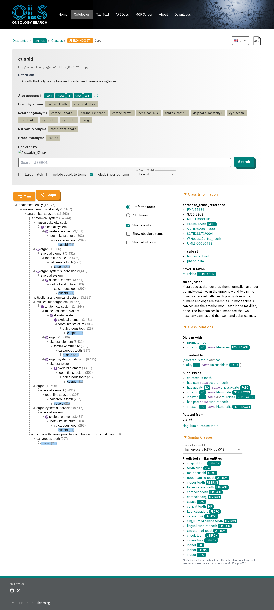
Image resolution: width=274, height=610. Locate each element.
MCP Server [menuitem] (143, 14)
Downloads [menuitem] (183, 14)
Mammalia (224, 392)
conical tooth (199, 506)
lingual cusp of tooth (208, 526)
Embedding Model (195, 445)
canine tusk (202, 516)
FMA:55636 (195, 210)
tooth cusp (198, 468)
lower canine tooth (207, 487)
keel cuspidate (203, 511)
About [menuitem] (163, 14)
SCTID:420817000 (201, 229)
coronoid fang (203, 497)
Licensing (43, 603)
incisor (195, 545)
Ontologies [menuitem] (82, 14)
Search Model (146, 170)
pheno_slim (195, 261)
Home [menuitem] (63, 14)
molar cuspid (201, 473)
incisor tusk (201, 540)
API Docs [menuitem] (122, 14)
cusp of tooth (218, 383)
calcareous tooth (196, 360)
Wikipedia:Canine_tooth (204, 238)
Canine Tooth (196, 224)
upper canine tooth (207, 478)
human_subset (198, 256)
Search (244, 161)
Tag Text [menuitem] (102, 14)
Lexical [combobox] (144, 174)
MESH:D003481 (199, 219)
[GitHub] (12, 590)
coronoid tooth (204, 492)
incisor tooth (202, 482)
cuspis (195, 502)
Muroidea (189, 274)
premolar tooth (198, 342)
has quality (195, 387)
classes (57, 41)
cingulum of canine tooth (200, 426)
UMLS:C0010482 (199, 243)
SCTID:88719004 (200, 234)
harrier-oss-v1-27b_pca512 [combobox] (205, 449)
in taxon (192, 347)
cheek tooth (202, 535)
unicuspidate (219, 365)
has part (193, 383)
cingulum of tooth (206, 531)
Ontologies (20, 41)
